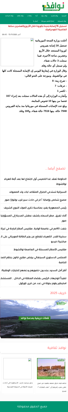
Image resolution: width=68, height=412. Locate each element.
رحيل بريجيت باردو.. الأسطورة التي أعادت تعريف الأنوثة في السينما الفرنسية (18, 385)
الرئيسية (64, 16)
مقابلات (29, 16)
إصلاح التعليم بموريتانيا (47, 21)
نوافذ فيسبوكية (62, 21)
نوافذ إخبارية (54, 16)
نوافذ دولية (44, 16)
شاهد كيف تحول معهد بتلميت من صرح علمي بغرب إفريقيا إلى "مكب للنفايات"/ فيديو (51, 387)
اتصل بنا (35, 21)
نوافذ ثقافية (20, 16)
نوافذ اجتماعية (9, 16)
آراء (36, 16)
